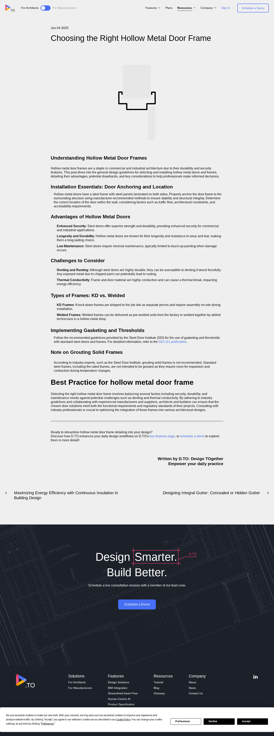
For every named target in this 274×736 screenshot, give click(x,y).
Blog (156, 687)
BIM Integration (117, 687)
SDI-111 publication (173, 341)
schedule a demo (192, 436)
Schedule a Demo (253, 8)
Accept (246, 721)
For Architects (77, 682)
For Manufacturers (80, 687)
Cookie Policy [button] (123, 719)
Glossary (159, 693)
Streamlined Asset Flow (123, 693)
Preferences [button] (47, 723)
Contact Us (196, 693)
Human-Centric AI (119, 699)
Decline (213, 721)
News (192, 687)
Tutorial (158, 682)
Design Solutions (118, 682)
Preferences (182, 721)
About (192, 682)
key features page (162, 436)
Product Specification (121, 704)
